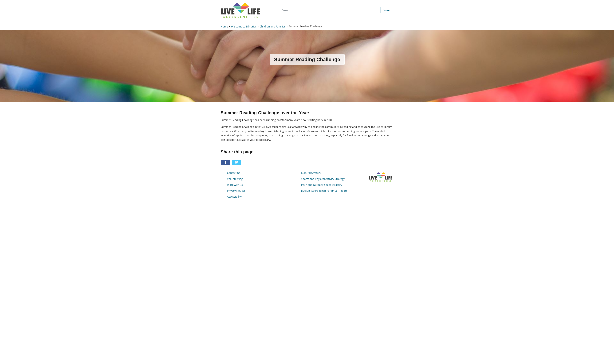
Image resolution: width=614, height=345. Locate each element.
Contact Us (233, 173)
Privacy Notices (236, 190)
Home (224, 26)
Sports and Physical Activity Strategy (323, 179)
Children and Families (273, 26)
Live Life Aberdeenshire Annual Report (324, 190)
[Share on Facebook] (226, 162)
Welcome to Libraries (244, 26)
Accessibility (234, 196)
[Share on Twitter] (237, 162)
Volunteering (235, 179)
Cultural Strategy (311, 173)
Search (387, 10)
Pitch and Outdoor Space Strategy (321, 185)
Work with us (235, 185)
